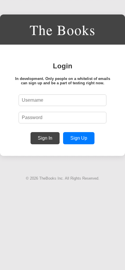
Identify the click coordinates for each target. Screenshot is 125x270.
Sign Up (78, 138)
